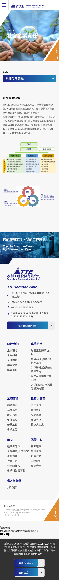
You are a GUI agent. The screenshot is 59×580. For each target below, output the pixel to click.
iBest (16, 515)
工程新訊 (36, 461)
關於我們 (13, 344)
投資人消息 (37, 424)
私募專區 (36, 419)
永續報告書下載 (16, 470)
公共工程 (12, 424)
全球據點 (12, 360)
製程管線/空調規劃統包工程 (42, 369)
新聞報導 (36, 446)
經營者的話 (13, 446)
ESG (10, 439)
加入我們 (12, 487)
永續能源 (12, 429)
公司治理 (36, 405)
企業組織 (12, 355)
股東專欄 (36, 415)
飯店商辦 (12, 415)
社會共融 (12, 461)
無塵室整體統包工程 (41, 352)
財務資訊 (36, 410)
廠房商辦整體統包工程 (41, 378)
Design (8, 515)
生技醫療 (12, 419)
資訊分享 (36, 465)
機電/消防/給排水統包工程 (41, 360)
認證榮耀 (12, 365)
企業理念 (12, 350)
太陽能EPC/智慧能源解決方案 (41, 386)
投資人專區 (38, 398)
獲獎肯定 (36, 451)
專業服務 (36, 344)
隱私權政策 (9, 506)
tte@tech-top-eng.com (27, 302)
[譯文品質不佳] (7, 534)
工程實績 (13, 398)
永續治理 (12, 456)
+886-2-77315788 (22, 307)
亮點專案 (12, 405)
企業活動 (36, 456)
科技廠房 (12, 410)
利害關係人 (13, 465)
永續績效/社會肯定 (18, 451)
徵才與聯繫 (14, 480)
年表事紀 (12, 370)
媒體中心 (36, 439)
